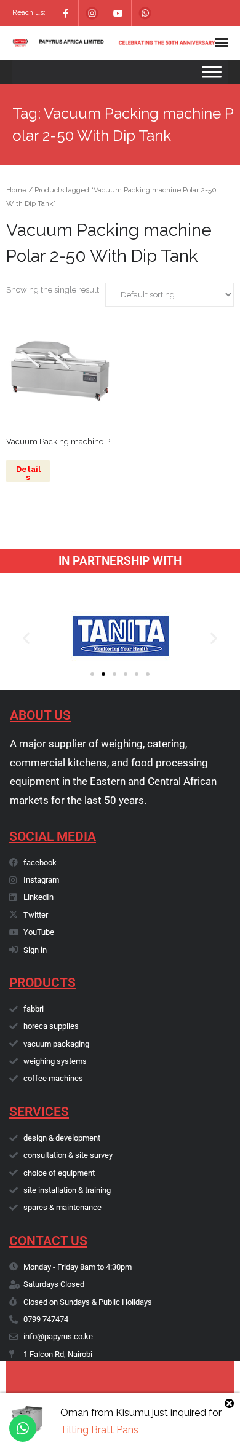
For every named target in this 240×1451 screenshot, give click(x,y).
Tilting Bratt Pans (99, 1430)
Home (16, 190)
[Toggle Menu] (212, 71)
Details (28, 473)
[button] (26, 638)
